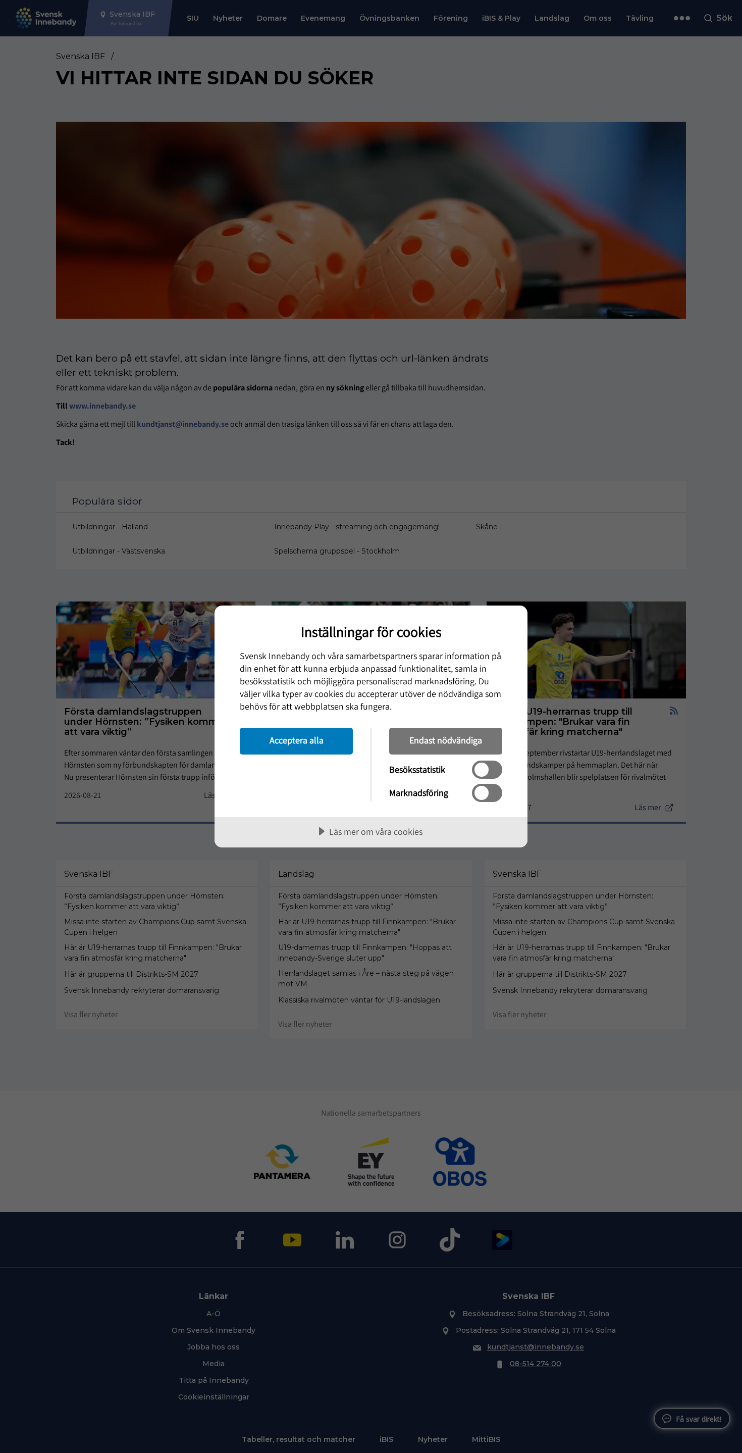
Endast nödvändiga (445, 740)
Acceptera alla (297, 740)
